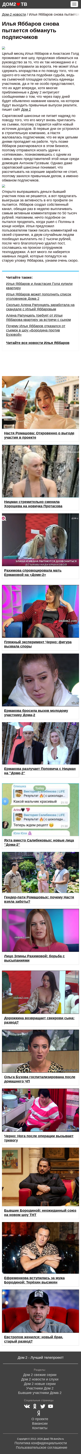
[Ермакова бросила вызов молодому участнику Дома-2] (40, 680)
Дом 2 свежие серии (39, 1375)
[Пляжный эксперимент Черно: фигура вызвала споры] (40, 611)
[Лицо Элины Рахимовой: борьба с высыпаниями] (40, 930)
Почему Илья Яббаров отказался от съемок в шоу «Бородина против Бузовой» (35, 330)
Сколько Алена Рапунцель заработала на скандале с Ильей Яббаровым (40, 307)
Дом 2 (26, 109)
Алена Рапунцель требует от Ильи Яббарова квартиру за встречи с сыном (38, 317)
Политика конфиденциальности (41, 1443)
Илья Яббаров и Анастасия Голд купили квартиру (39, 286)
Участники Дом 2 (39, 1388)
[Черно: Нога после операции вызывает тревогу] (40, 1110)
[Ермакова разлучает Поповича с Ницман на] (40, 743)
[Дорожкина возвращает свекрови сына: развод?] (40, 992)
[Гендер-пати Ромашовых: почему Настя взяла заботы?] (40, 872)
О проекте (39, 1419)
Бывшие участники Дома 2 (40, 1393)
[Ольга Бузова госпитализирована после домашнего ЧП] (40, 1051)
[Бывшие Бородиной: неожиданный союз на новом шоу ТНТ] (40, 1177)
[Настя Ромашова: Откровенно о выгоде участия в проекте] (40, 402)
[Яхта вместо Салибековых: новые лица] (40, 809)
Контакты (39, 1428)
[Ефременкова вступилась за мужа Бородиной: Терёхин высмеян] (40, 1248)
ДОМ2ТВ (14, 4)
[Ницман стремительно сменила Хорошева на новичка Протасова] (40, 471)
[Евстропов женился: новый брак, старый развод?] (40, 1311)
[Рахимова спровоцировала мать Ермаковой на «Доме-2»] (40, 539)
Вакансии (40, 1423)
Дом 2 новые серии (40, 1384)
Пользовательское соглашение (41, 1448)
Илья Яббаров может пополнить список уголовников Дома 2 (38, 296)
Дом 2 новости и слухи (39, 1379)
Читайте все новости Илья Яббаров (37, 343)
